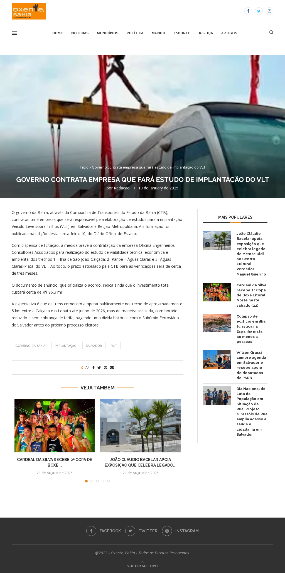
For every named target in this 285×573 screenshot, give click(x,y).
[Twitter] (259, 11)
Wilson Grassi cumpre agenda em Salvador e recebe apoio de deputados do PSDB (251, 365)
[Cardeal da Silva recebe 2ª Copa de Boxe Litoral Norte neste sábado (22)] (54, 425)
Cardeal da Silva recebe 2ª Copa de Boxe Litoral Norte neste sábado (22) (251, 295)
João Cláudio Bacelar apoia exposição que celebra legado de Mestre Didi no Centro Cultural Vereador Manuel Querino (251, 253)
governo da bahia (30, 345)
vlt (114, 345)
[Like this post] (87, 367)
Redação (122, 188)
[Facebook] (248, 11)
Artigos (229, 33)
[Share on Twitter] (99, 367)
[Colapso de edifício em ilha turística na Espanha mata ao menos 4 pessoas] (217, 323)
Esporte (182, 33)
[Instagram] (269, 11)
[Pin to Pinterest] (105, 367)
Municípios (107, 33)
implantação (66, 345)
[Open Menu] (14, 33)
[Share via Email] (112, 367)
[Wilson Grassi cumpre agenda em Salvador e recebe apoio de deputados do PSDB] (217, 359)
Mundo (158, 33)
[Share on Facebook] (93, 367)
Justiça (205, 33)
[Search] (271, 33)
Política (135, 33)
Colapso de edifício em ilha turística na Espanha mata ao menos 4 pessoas (251, 329)
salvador (94, 345)
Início (84, 167)
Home (57, 33)
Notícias (80, 33)
